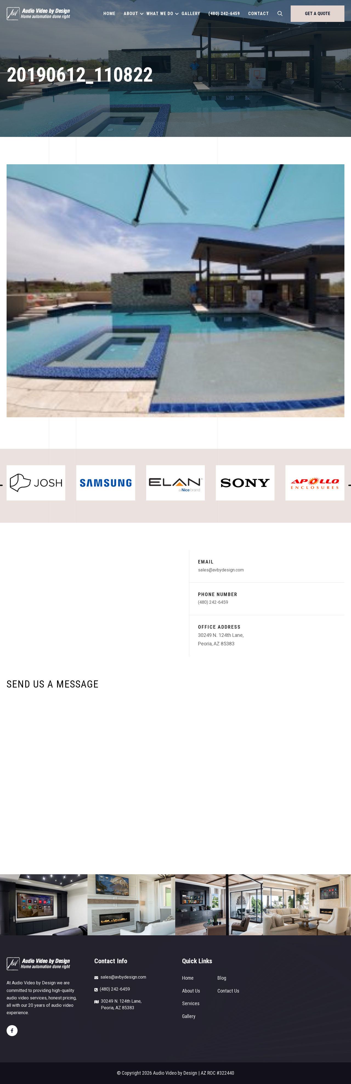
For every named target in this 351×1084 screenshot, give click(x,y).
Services (191, 1003)
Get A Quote (317, 13)
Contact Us (228, 991)
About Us (191, 991)
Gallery (191, 13)
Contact (258, 13)
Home (109, 13)
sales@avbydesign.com (221, 570)
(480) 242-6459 (224, 13)
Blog (221, 978)
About (131, 13)
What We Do (159, 13)
